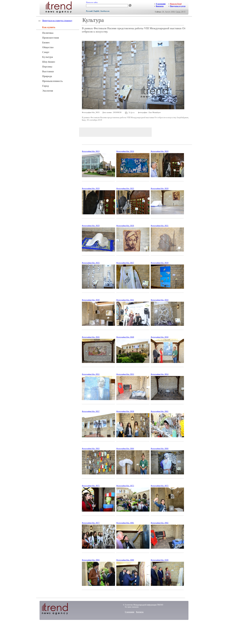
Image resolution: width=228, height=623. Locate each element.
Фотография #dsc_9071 (91, 486)
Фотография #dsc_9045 (91, 337)
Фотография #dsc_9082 (159, 523)
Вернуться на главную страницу (57, 20)
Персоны (47, 66)
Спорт (45, 52)
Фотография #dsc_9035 (91, 263)
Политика (47, 33)
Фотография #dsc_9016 (125, 151)
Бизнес (46, 42)
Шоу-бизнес (48, 61)
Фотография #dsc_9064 (125, 448)
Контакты (139, 612)
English (96, 11)
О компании (129, 612)
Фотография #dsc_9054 (159, 374)
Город (45, 86)
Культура (47, 57)
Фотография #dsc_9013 (91, 151)
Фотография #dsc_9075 (159, 486)
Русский (89, 11)
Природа (47, 76)
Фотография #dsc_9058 (125, 411)
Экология (47, 90)
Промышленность (52, 81)
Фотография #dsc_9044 (159, 300)
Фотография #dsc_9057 (91, 411)
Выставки (48, 71)
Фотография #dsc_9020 (91, 188)
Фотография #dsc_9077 (91, 523)
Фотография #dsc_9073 (125, 486)
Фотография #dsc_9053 (125, 374)
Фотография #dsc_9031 (159, 225)
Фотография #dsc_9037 (125, 263)
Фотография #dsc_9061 (159, 411)
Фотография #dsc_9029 (91, 225)
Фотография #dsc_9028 (159, 188)
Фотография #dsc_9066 (159, 448)
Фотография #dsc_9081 (125, 523)
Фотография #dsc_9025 (125, 188)
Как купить (48, 27)
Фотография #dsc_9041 (125, 300)
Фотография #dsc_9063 (91, 448)
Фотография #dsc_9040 (91, 300)
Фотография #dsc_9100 (159, 560)
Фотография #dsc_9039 (159, 263)
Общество (48, 47)
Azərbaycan (104, 11)
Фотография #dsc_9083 (91, 560)
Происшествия (50, 37)
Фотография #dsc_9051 (91, 374)
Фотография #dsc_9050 (159, 337)
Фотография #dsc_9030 (125, 225)
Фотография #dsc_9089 (125, 560)
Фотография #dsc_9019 (159, 151)
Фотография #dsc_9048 (125, 337)
